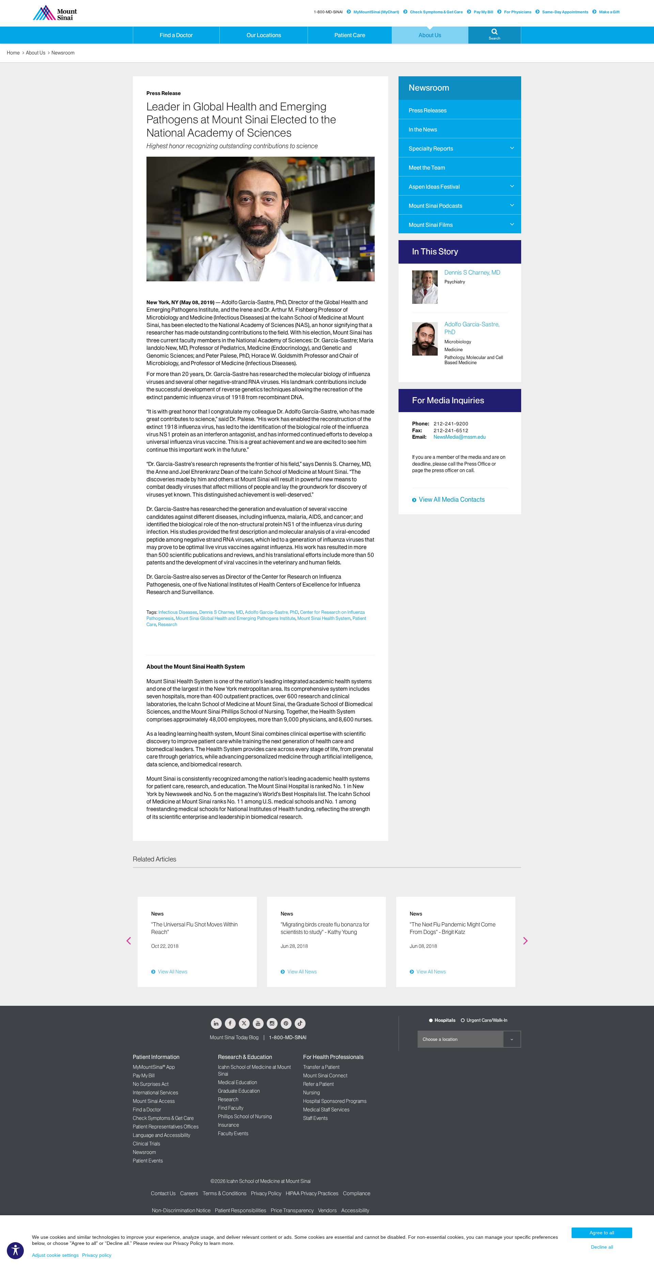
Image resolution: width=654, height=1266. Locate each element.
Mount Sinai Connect (325, 1076)
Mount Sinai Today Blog (234, 1037)
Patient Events (148, 1161)
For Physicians (517, 12)
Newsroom (63, 53)
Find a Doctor (147, 1110)
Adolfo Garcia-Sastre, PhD (271, 612)
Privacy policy (96, 1255)
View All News (172, 972)
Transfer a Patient (321, 1067)
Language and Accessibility (161, 1135)
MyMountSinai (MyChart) (376, 12)
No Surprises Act (151, 1084)
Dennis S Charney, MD (221, 612)
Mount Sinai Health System (324, 618)
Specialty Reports (431, 148)
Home (13, 53)
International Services (155, 1093)
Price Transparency (292, 1210)
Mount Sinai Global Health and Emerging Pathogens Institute (235, 618)
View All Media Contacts (452, 499)
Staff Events (315, 1118)
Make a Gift (609, 12)
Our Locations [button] (264, 35)
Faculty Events (233, 1133)
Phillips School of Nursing (245, 1116)
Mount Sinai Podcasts (435, 205)
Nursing (311, 1093)
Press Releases (428, 110)
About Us (35, 53)
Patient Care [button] (349, 35)
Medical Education (237, 1082)
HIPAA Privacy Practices (312, 1193)
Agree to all (602, 1232)
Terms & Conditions (225, 1193)
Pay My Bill (483, 12)
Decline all (602, 1247)
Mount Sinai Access (154, 1101)
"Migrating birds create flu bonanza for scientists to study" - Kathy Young (325, 928)
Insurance (228, 1125)
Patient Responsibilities (240, 1210)
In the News (423, 129)
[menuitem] (460, 109)
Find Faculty (230, 1108)
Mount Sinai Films (431, 224)
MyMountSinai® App (154, 1067)
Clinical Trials (146, 1144)
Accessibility (355, 1210)
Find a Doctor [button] (176, 35)
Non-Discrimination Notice (181, 1210)
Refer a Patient (318, 1084)
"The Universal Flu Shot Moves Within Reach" (194, 928)
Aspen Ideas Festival (434, 186)
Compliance (356, 1193)
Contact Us (163, 1193)
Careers (189, 1193)
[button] (494, 35)
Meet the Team (427, 167)
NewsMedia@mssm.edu (460, 437)
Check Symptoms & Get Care (436, 12)
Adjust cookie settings (55, 1255)
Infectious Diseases (177, 612)
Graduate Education (239, 1091)
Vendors (327, 1210)
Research (167, 624)
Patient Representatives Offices (166, 1127)
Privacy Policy (266, 1193)
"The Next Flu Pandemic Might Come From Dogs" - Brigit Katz (453, 928)
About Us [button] (430, 35)
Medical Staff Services (326, 1110)
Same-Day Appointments (565, 12)
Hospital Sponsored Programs (335, 1101)
